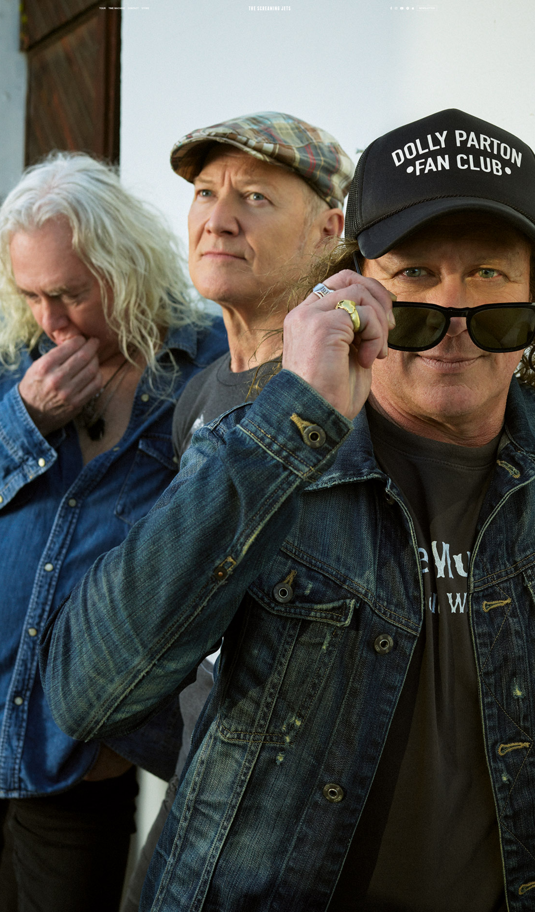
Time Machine (117, 8)
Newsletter (427, 8)
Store (145, 8)
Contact (133, 8)
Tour (102, 8)
